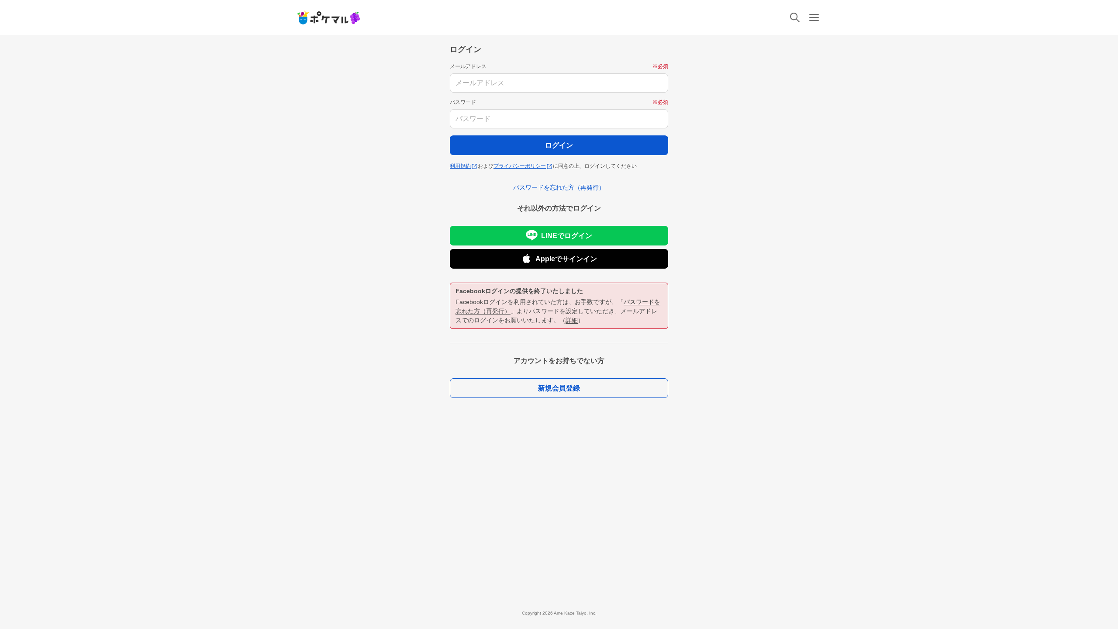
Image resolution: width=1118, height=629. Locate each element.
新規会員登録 (559, 388)
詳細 (572, 320)
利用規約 (460, 166)
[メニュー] (814, 17)
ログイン (559, 145)
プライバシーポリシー (519, 166)
